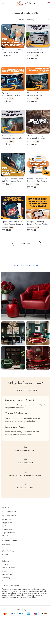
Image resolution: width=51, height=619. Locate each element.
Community (6, 581)
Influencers (6, 561)
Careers (5, 554)
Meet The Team (8, 551)
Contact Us (6, 519)
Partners (5, 571)
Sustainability (7, 574)
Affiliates (5, 564)
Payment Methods (9, 533)
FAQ (4, 526)
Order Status (7, 536)
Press (4, 558)
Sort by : (21, 20)
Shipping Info (7, 523)
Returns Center (7, 529)
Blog (4, 548)
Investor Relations (8, 568)
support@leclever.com (10, 511)
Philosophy (6, 578)
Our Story (6, 545)
